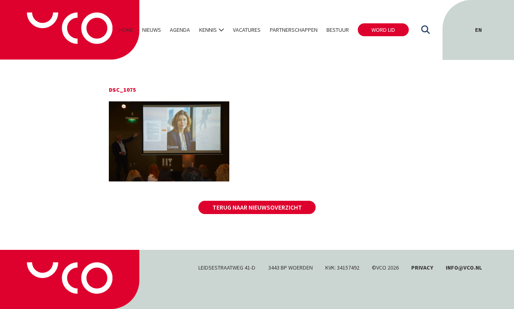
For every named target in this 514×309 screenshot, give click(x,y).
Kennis (208, 29)
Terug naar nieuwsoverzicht (257, 207)
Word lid (383, 29)
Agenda (180, 29)
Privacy (422, 267)
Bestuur (337, 29)
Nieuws (151, 29)
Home (126, 29)
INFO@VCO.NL (464, 267)
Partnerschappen (294, 29)
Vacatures (247, 29)
